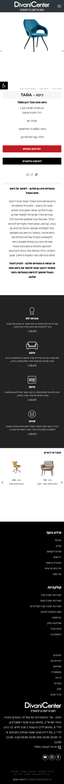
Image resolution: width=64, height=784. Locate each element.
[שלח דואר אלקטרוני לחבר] (27, 174)
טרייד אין (18, 774)
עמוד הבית (56, 88)
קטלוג (23, 771)
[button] (4, 85)
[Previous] (62, 51)
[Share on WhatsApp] (36, 174)
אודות (51, 771)
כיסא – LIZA (16, 480)
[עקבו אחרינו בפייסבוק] (58, 757)
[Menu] (59, 6)
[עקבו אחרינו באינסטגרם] (52, 757)
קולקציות (42, 771)
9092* (37, 747)
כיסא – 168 (48, 480)
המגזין (27, 774)
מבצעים (32, 771)
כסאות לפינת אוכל (28, 88)
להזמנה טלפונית (32, 161)
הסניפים (15, 771)
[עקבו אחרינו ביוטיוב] (45, 757)
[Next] (1, 51)
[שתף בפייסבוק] (32, 174)
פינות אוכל (44, 88)
